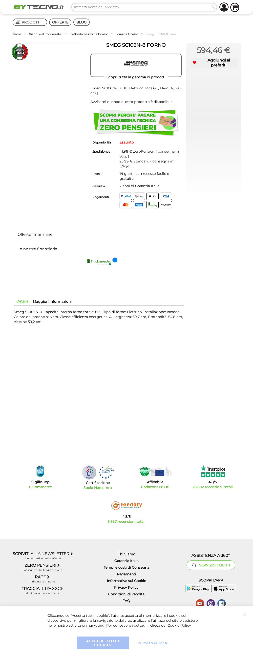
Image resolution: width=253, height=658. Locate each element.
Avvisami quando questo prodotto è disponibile (131, 102)
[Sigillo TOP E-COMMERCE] (40, 471)
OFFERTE (60, 22)
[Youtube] (200, 603)
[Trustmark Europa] (106, 472)
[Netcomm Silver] (89, 472)
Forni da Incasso (127, 34)
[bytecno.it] (38, 7)
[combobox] (144, 7)
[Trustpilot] (212, 471)
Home (17, 34)
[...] (98, 93)
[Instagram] (211, 603)
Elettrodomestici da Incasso (89, 34)
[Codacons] (155, 471)
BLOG (81, 22)
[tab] (22, 301)
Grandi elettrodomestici (46, 34)
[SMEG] (136, 65)
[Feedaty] (126, 505)
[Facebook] (222, 603)
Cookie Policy (179, 625)
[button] (214, 63)
